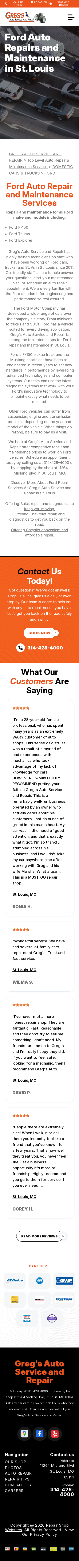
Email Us (66, 1502)
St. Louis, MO (24, 894)
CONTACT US (18, 1485)
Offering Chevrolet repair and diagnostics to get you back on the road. (39, 519)
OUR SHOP (15, 1462)
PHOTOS (13, 1468)
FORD (49, 173)
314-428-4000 (56, 462)
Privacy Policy (43, 1534)
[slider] (20, 708)
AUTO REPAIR (18, 1473)
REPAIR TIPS (17, 1479)
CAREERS (14, 1490)
